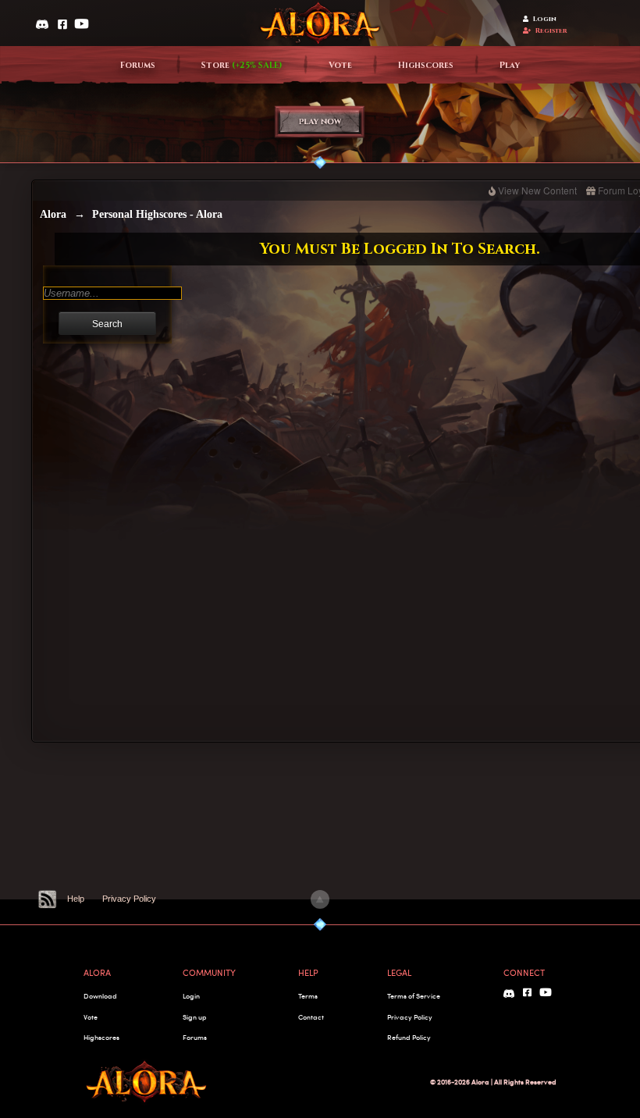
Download (100, 996)
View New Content (537, 190)
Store (242, 65)
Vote (340, 65)
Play (510, 65)
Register (551, 31)
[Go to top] (320, 899)
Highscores (425, 65)
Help (75, 898)
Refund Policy (409, 1037)
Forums (137, 65)
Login (544, 19)
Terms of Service (413, 996)
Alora (53, 214)
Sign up (194, 1017)
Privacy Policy (129, 898)
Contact (311, 1017)
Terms (308, 996)
